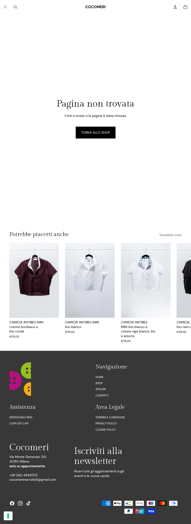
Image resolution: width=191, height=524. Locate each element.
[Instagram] (20, 503)
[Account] (175, 7)
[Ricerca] (15, 7)
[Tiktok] (28, 503)
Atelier (101, 389)
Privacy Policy (106, 423)
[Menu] (5, 7)
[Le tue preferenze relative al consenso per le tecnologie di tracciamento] (8, 515)
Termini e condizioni (110, 417)
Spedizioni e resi (20, 417)
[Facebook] (12, 503)
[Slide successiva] (176, 293)
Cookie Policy (106, 429)
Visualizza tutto (170, 235)
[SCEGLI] (52, 311)
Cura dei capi (19, 423)
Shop (99, 383)
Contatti (102, 395)
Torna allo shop (95, 132)
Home (99, 377)
